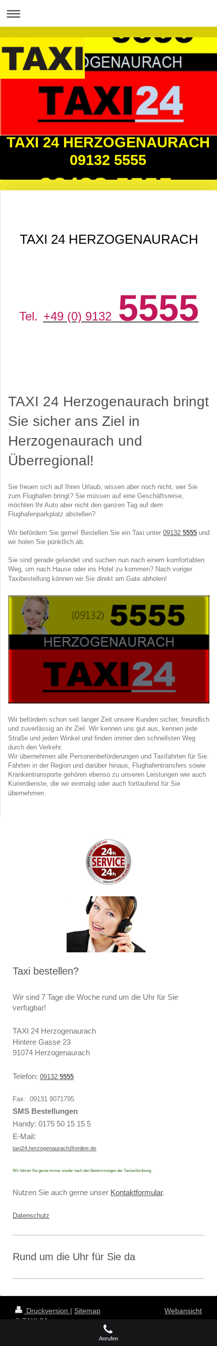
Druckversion (47, 1311)
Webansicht (183, 1311)
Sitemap (87, 1311)
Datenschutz (31, 1215)
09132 (180, 532)
